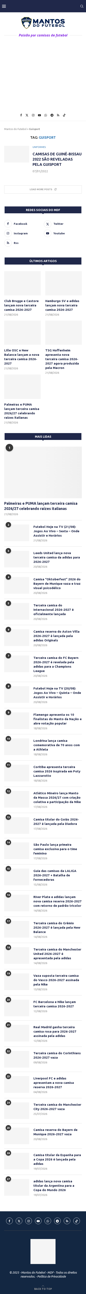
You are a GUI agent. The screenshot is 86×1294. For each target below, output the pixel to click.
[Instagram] (33, 115)
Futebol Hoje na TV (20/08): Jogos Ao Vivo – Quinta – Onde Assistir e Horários (57, 693)
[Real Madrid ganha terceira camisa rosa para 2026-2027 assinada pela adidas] (16, 1033)
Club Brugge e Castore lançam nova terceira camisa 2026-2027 (21, 305)
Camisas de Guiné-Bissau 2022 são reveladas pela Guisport (57, 159)
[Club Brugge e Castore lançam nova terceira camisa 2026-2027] (22, 283)
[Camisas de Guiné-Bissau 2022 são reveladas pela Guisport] (16, 154)
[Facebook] (21, 115)
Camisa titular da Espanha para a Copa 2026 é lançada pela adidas (57, 1159)
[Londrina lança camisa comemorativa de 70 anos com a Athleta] (16, 746)
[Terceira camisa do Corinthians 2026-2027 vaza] (16, 1059)
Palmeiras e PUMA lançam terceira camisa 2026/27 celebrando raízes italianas (21, 411)
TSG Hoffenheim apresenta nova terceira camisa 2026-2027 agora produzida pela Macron (62, 359)
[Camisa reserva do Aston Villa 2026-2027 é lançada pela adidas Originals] (16, 637)
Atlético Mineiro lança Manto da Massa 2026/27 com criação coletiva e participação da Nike (57, 797)
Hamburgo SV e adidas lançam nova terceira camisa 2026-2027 (62, 305)
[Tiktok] (64, 115)
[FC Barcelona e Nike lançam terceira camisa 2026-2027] (16, 1008)
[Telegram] (52, 115)
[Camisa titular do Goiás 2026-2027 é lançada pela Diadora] (16, 825)
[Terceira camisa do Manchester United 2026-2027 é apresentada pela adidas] (16, 955)
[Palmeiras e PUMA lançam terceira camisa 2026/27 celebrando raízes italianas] (22, 387)
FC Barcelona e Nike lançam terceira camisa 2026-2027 (54, 1004)
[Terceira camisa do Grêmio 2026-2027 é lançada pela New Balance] (16, 929)
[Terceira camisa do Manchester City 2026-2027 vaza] (16, 1110)
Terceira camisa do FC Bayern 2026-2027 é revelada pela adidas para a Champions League (55, 664)
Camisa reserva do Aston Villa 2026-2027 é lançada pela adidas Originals (56, 636)
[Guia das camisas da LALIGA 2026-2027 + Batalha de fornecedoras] (16, 877)
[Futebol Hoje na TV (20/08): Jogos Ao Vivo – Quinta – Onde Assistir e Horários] (16, 694)
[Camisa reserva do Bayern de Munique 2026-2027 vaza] (16, 1136)
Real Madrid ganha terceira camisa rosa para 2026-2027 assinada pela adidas (54, 1031)
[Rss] (58, 115)
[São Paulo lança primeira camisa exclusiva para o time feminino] (16, 850)
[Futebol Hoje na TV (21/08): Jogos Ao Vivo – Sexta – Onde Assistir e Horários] (16, 533)
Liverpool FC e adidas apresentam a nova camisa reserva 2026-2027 (53, 1083)
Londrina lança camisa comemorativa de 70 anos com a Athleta (56, 745)
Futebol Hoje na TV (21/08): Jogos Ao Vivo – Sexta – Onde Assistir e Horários (56, 531)
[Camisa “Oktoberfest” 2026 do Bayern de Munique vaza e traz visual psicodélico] (16, 585)
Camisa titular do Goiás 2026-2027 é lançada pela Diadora (56, 822)
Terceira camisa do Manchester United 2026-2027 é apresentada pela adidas (57, 954)
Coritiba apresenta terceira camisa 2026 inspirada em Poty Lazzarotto (56, 771)
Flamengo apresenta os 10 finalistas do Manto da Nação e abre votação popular (57, 719)
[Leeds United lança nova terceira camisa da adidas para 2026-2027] (16, 559)
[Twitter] (26, 115)
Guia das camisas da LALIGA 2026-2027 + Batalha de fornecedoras (54, 875)
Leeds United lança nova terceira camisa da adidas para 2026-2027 (56, 557)
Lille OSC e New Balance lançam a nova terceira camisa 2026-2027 (21, 356)
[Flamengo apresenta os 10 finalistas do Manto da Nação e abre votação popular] (16, 720)
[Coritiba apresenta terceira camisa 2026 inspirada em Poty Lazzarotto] (16, 773)
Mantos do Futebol (15, 129)
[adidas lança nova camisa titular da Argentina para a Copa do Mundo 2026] (16, 1187)
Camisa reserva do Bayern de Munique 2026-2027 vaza (55, 1132)
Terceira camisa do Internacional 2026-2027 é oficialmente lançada (53, 609)
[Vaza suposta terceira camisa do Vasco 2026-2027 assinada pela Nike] (16, 981)
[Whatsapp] (45, 115)
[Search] (82, 6)
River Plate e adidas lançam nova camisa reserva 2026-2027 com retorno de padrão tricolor (57, 901)
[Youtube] (39, 115)
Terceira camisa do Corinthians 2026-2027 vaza (57, 1055)
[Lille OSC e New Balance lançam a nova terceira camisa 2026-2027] (22, 333)
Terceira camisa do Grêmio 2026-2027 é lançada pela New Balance (56, 927)
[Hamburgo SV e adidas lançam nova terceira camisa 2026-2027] (63, 283)
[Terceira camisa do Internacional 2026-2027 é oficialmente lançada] (16, 611)
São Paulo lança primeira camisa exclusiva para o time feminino (55, 849)
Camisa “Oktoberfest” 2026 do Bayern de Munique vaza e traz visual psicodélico (57, 583)
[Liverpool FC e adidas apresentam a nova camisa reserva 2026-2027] (16, 1084)
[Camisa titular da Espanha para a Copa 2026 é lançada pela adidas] (16, 1161)
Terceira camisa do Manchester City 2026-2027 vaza (57, 1107)
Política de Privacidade (51, 1276)
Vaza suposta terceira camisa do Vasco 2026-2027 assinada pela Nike (56, 980)
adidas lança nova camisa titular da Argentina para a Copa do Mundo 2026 (53, 1185)
